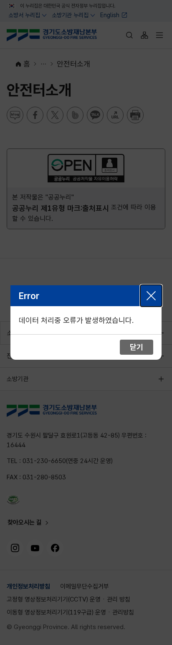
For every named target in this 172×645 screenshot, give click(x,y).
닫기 (151, 295)
